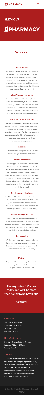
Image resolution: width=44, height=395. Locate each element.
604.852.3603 (12, 328)
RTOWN (22, 392)
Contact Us (21, 301)
